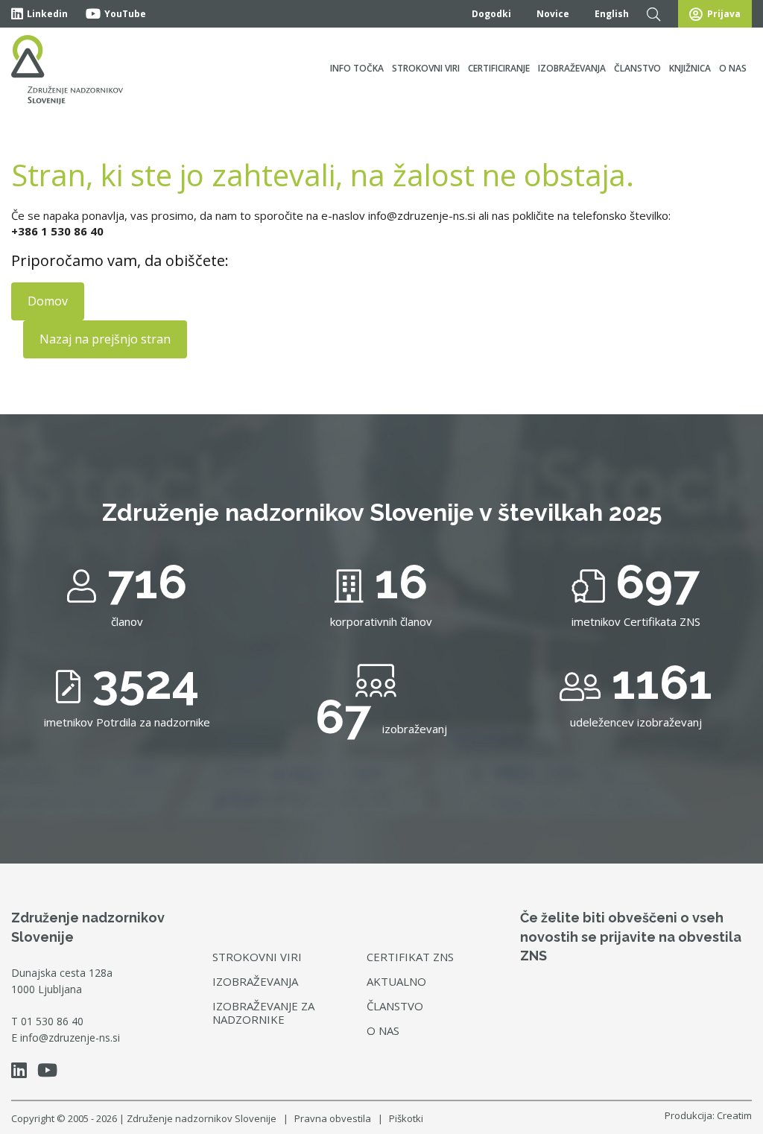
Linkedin (47, 13)
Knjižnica (690, 68)
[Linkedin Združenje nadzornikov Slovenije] (22, 1072)
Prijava (724, 13)
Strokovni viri (426, 68)
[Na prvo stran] (67, 70)
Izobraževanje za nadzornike (263, 1012)
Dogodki (491, 13)
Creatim (734, 1115)
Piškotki (406, 1118)
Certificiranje (499, 68)
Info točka (357, 68)
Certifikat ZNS (410, 956)
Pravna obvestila (332, 1118)
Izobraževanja (572, 68)
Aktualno (396, 981)
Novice (552, 13)
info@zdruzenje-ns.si (70, 1037)
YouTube (125, 13)
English (612, 13)
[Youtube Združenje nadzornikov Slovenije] (51, 1072)
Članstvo (637, 68)
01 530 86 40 (52, 1021)
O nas (733, 68)
